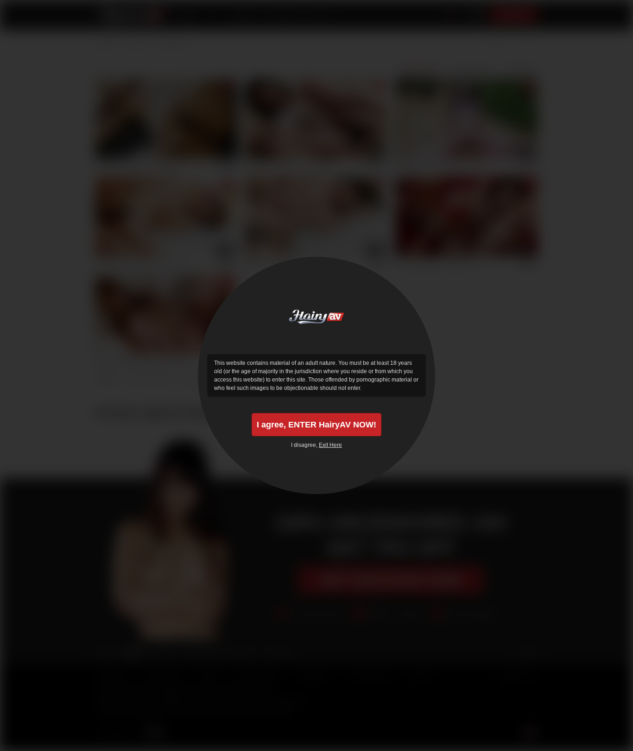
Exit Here (330, 445)
